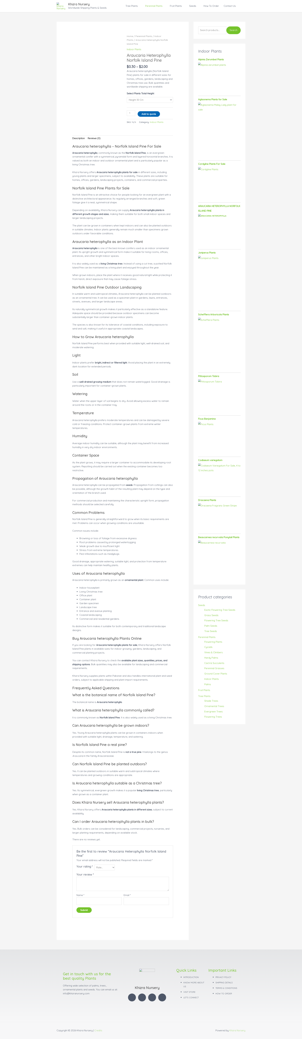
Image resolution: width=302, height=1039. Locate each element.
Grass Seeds (211, 615)
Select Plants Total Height (140, 93)
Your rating (84, 866)
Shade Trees (211, 700)
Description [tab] (78, 138)
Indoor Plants (134, 49)
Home (130, 36)
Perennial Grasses (214, 668)
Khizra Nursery (79, 4)
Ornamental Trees (214, 706)
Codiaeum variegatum (210, 460)
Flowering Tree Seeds (216, 620)
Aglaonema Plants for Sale (212, 99)
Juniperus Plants (207, 252)
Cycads (208, 647)
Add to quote (149, 113)
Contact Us (230, 5)
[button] (241, 6)
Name (80, 895)
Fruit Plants (176, 5)
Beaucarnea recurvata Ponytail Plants (218, 537)
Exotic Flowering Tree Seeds (219, 609)
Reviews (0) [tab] (94, 138)
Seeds (192, 5)
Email (127, 895)
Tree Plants (132, 5)
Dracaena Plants (207, 500)
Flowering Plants (213, 641)
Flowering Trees (213, 716)
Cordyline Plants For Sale (211, 163)
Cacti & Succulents (214, 663)
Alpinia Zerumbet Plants (211, 59)
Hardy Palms (211, 657)
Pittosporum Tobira (208, 376)
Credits (98, 1030)
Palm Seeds (210, 625)
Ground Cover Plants (215, 673)
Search (233, 30)
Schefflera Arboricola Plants (213, 314)
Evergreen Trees (213, 711)
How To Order (211, 5)
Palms (207, 684)
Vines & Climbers (213, 652)
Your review (85, 874)
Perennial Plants (153, 5)
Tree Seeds (210, 631)
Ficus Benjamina (207, 418)
